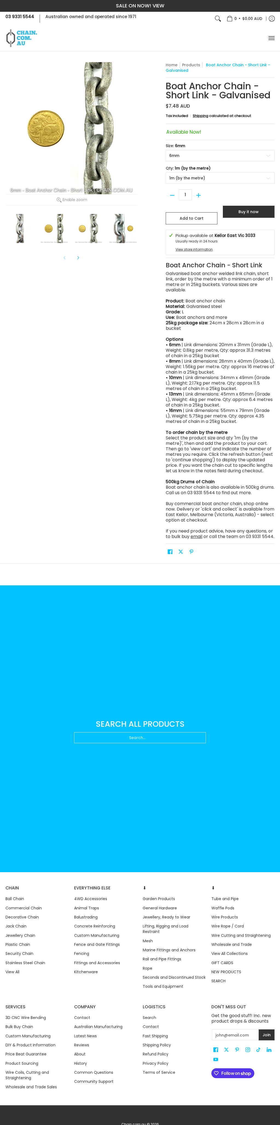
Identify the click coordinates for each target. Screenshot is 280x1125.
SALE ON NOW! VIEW (140, 5)
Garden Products (159, 898)
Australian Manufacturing (98, 1026)
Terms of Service (159, 1072)
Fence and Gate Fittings (97, 944)
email (196, 536)
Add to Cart (191, 218)
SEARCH (218, 981)
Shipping (200, 115)
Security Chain (19, 953)
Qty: (188, 168)
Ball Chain (14, 898)
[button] (170, 552)
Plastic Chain (17, 944)
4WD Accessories (90, 898)
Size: (175, 145)
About (80, 1054)
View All (12, 972)
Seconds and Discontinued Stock (174, 977)
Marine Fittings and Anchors (169, 950)
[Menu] (271, 38)
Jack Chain (16, 926)
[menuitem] (244, 19)
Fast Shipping (155, 1036)
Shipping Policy (157, 1045)
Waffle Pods (222, 908)
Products (191, 65)
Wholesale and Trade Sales (31, 1087)
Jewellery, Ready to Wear (166, 917)
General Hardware (160, 908)
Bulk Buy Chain (19, 1026)
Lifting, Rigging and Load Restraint (165, 928)
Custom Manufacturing (96, 935)
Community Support (93, 1081)
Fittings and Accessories (97, 963)
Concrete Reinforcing (94, 926)
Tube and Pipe (225, 898)
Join (266, 1035)
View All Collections (229, 953)
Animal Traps (86, 908)
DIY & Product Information (30, 1045)
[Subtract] (172, 195)
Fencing (81, 953)
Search (149, 1017)
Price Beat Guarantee (25, 1054)
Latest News (85, 1036)
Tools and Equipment (163, 986)
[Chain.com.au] (21, 38)
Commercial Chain (23, 908)
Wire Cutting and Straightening (241, 935)
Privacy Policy (155, 1063)
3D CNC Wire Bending (25, 1017)
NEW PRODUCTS (226, 972)
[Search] (218, 19)
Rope (147, 968)
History (80, 1063)
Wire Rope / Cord (227, 926)
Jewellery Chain (20, 935)
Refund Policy (155, 1054)
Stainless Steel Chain (25, 963)
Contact (82, 1017)
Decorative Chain (22, 917)
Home (171, 65)
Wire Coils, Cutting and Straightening (27, 1075)
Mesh (148, 941)
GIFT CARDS (222, 963)
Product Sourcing (21, 1063)
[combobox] (140, 737)
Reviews (81, 1045)
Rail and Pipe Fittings (162, 959)
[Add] (198, 195)
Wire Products (224, 917)
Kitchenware (86, 972)
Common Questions (93, 1072)
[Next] (78, 258)
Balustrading (86, 917)
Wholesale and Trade (231, 944)
